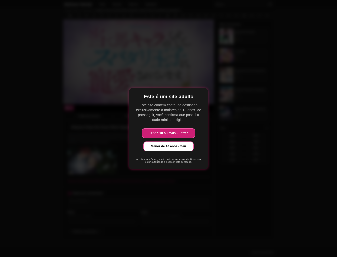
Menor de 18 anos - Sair (168, 146)
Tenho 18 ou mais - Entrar (168, 133)
